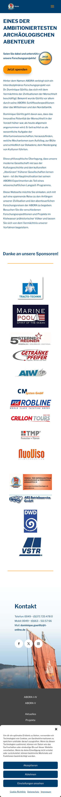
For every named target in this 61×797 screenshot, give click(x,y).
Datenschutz (33, 791)
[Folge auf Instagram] (38, 643)
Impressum (46, 791)
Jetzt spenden (17, 69)
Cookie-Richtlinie (18, 791)
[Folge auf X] (28, 643)
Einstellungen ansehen (30, 783)
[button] (56, 729)
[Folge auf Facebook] (19, 643)
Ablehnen (30, 774)
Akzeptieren (30, 765)
